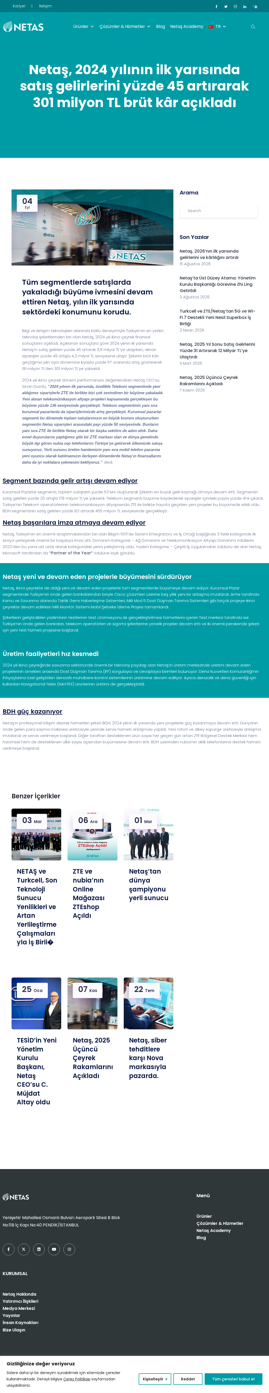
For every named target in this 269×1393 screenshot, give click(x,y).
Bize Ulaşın (14, 1330)
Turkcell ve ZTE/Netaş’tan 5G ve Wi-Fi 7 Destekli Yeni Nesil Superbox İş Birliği (217, 317)
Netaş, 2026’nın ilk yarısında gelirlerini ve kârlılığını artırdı (209, 254)
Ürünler (81, 26)
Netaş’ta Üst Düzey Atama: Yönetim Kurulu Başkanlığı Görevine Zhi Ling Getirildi (218, 284)
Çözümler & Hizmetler (122, 26)
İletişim (45, 6)
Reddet (188, 1379)
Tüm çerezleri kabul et (233, 1379)
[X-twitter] (24, 1249)
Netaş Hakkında (19, 1294)
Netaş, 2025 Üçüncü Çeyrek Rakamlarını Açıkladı (209, 380)
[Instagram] (69, 1249)
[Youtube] (54, 1249)
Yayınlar (11, 1315)
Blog (160, 26)
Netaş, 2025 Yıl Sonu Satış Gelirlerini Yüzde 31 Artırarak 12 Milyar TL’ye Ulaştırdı (217, 350)
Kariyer (19, 6)
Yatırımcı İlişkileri (20, 1301)
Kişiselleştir (153, 1379)
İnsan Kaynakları (20, 1323)
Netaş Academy (186, 26)
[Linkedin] (39, 1249)
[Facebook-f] (8, 1249)
